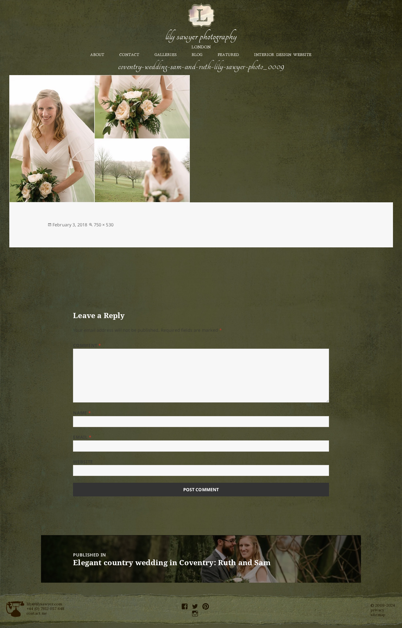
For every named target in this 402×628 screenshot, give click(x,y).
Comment (87, 345)
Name (82, 413)
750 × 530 (103, 225)
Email (82, 437)
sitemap (378, 614)
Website (83, 462)
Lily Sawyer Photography (201, 36)
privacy (377, 610)
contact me (37, 613)
